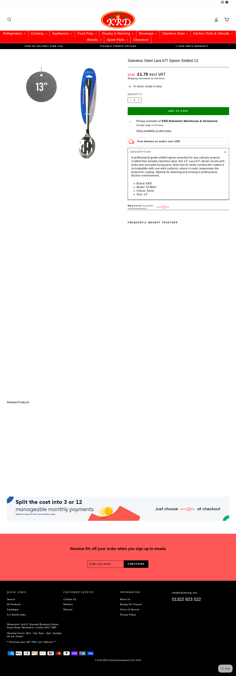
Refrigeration (13, 33)
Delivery (68, 604)
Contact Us (69, 599)
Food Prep (86, 33)
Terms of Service (129, 609)
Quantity (135, 94)
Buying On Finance (131, 604)
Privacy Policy (128, 614)
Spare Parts (116, 39)
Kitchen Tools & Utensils (211, 33)
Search (11, 599)
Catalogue (13, 609)
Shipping (133, 78)
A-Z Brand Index (16, 614)
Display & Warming (116, 33)
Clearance (141, 39)
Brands (93, 39)
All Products (14, 604)
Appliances (61, 33)
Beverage (146, 33)
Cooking (37, 33)
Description (140, 152)
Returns (68, 609)
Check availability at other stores (154, 130)
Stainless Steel (173, 33)
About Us (125, 599)
